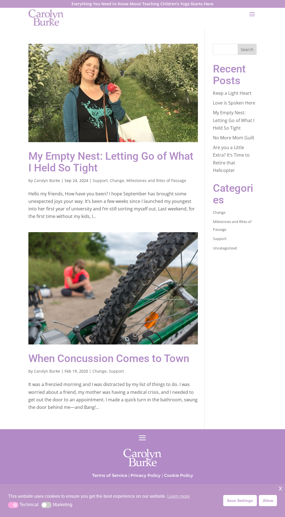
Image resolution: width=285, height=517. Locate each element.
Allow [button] (268, 500)
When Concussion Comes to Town (108, 358)
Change (117, 180)
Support (100, 180)
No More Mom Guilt (233, 138)
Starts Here (202, 3)
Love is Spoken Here (234, 103)
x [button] (280, 488)
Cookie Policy (178, 475)
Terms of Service (109, 475)
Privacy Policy (146, 475)
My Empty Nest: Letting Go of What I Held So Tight (110, 162)
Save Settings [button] (240, 500)
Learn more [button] (178, 496)
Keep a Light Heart (232, 93)
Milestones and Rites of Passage (156, 180)
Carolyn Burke (47, 180)
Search (247, 49)
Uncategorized (225, 248)
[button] (13, 505)
